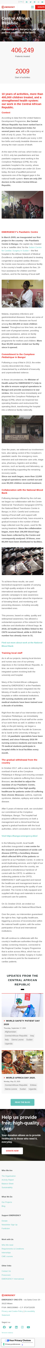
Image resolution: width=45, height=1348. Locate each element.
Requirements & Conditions (13, 1249)
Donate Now (41, 9)
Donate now (12, 1151)
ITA (21, 2)
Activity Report (8, 1180)
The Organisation (9, 1176)
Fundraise (6, 1228)
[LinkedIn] (34, 2)
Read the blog (22, 1102)
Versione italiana (7, 1332)
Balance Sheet (7, 1184)
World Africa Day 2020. (20, 1078)
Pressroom (6, 1275)
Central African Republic (16, 1036)
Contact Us (6, 1271)
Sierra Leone (17, 1039)
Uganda (8, 1043)
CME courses (7, 1256)
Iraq (32, 1036)
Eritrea (33, 1085)
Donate (4, 1221)
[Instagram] (38, 2)
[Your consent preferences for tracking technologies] (12, 1344)
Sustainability (7, 1187)
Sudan (29, 1039)
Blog (3, 1206)
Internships (6, 1253)
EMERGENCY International (13, 1279)
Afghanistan (10, 1032)
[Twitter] (30, 2)
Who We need (7, 1245)
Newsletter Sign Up (9, 1225)
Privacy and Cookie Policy (12, 1311)
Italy (7, 1039)
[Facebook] (26, 2)
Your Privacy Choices (20, 1340)
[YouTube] (42, 2)
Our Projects (7, 1202)
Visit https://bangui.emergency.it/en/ (19, 836)
